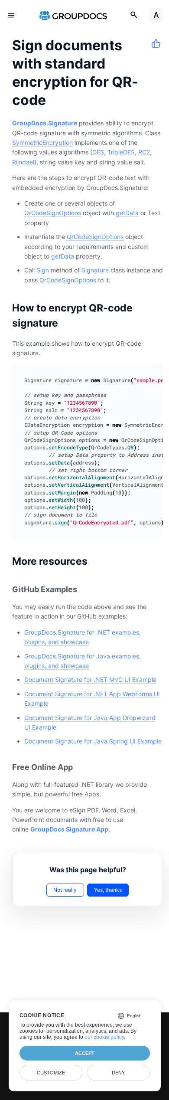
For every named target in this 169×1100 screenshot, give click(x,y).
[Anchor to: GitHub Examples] (86, 589)
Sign (42, 270)
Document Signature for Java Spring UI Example (93, 741)
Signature (95, 270)
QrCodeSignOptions (52, 212)
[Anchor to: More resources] (99, 561)
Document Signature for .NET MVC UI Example (90, 679)
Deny (118, 1072)
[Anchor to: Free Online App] (82, 767)
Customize (51, 1072)
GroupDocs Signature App (69, 829)
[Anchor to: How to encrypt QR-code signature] (155, 315)
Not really (65, 890)
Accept (84, 1053)
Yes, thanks (108, 890)
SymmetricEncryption (42, 142)
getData (127, 212)
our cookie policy (104, 1037)
